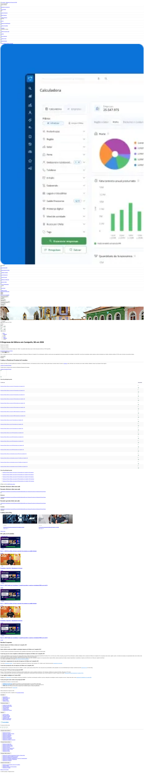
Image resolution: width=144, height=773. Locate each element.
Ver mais (2, 356)
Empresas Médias (6, 765)
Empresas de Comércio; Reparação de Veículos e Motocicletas (14, 755)
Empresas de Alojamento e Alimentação (10, 759)
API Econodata (3, 9)
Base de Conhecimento (4, 284)
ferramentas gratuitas (8, 663)
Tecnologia (2, 28)
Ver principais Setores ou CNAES (6, 350)
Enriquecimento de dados (4, 270)
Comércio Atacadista (4, 25)
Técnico (41, 491)
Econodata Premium (20, 692)
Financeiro (16, 491)
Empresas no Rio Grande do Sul (8, 748)
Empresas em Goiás (6, 751)
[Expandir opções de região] (5, 326)
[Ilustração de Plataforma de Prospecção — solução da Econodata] (72, 154)
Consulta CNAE (3, 38)
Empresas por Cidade (6, 767)
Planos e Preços (5, 699)
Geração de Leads (3, 277)
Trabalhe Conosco (3, 290)
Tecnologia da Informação (35, 491)
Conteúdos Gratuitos (4, 272)
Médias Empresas (3, 15)
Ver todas (11, 43)
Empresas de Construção (7, 738)
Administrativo (3, 491)
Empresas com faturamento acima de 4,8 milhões (11, 764)
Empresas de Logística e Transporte (9, 739)
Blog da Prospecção (4, 274)
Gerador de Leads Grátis (4, 31)
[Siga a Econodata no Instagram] (1, 728)
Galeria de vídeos (3, 282)
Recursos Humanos (27, 491)
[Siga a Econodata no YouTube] (8, 728)
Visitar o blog (2, 531)
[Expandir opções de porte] (5, 329)
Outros (44, 491)
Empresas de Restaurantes (7, 737)
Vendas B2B (8, 677)
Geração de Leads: (6, 684)
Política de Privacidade (4, 769)
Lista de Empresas (3, 36)
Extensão (2, 33)
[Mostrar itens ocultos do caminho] (4, 336)
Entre (2, 292)
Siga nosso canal (4, 536)
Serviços (1, 21)
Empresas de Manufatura (7, 735)
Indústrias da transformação (5, 23)
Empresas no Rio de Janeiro (8, 746)
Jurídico (19, 491)
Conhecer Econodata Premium (5, 365)
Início (4, 333)
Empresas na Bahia (6, 750)
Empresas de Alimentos (7, 734)
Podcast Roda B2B (3, 267)
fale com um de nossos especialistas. (22, 658)
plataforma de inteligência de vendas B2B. (84, 677)
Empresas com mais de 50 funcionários (10, 766)
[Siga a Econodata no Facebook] (5, 728)
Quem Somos (2, 288)
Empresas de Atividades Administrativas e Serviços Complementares (15, 758)
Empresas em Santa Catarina (8, 749)
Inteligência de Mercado (4, 279)
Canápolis (5, 338)
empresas (65, 363)
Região (1, 325)
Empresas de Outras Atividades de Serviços (10, 756)
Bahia (4, 337)
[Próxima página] (11, 484)
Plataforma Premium (6, 697)
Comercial (12, 491)
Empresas (5, 334)
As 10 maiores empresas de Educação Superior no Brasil (49, 527)
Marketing (22, 491)
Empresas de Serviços (6, 732)
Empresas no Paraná (6, 747)
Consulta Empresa (3, 41)
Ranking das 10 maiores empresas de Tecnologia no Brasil (13, 527)
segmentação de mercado (57, 663)
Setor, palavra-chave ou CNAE (6, 322)
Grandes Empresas (3, 17)
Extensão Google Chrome (7, 706)
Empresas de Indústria (7, 736)
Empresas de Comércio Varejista (8, 733)
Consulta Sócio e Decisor (4, 43)
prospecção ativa (84, 667)
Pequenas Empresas (3, 12)
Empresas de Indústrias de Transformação (10, 757)
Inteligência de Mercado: (7, 683)
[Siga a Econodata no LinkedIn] (3, 728)
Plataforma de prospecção (5, 7)
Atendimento (8, 491)
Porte (1, 327)
